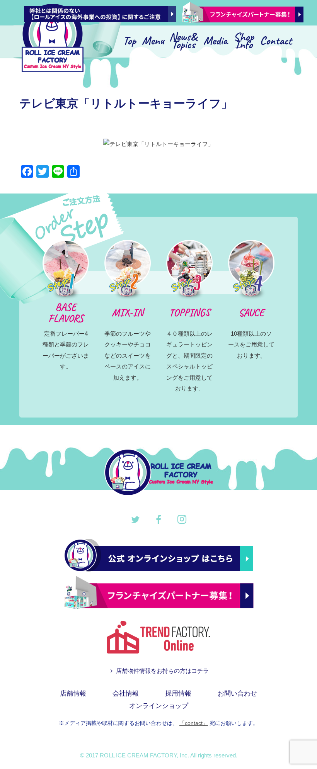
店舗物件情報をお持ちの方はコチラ (161, 670)
